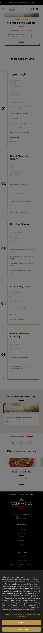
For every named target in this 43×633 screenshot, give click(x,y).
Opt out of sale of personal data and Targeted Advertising (21, 615)
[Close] (40, 573)
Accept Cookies (21, 629)
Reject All (21, 623)
